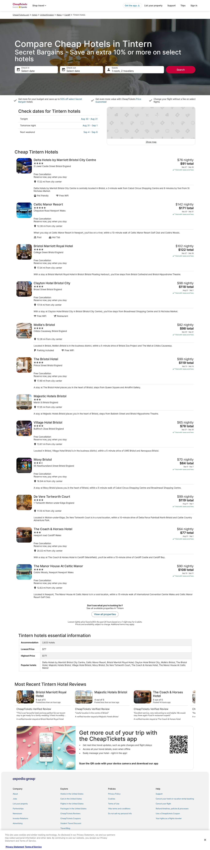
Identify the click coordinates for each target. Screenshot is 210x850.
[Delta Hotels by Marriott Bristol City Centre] (105, 177)
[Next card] (191, 705)
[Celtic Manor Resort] (105, 221)
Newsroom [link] (17, 813)
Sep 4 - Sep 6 (90, 132)
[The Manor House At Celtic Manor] (105, 581)
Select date (28, 70)
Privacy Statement (15, 847)
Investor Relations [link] (20, 818)
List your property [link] (20, 803)
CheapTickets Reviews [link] (70, 813)
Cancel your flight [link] (163, 803)
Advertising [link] (17, 823)
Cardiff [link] (67, 15)
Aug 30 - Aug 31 (89, 118)
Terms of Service (33, 847)
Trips (183, 5)
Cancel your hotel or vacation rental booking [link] (175, 799)
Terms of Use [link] (113, 803)
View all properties (105, 614)
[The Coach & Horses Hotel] (105, 543)
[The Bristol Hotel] (105, 373)
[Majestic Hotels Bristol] (105, 404)
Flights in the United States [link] (71, 803)
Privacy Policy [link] (114, 794)
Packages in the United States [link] (73, 808)
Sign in (193, 5)
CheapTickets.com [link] (21, 15)
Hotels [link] (34, 15)
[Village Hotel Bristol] (105, 436)
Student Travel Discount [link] (70, 823)
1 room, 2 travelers (123, 70)
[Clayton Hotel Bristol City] (105, 299)
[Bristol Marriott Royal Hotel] (105, 260)
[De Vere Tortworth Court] (105, 508)
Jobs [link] (15, 799)
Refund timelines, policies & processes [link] (172, 808)
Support (171, 5)
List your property (153, 5)
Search (181, 69)
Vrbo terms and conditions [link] (119, 808)
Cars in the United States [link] (71, 799)
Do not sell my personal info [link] (120, 813)
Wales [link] (59, 15)
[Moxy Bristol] (105, 473)
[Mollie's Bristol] (105, 337)
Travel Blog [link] (65, 828)
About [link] (15, 794)
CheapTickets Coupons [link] (70, 818)
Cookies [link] (111, 799)
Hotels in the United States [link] (71, 794)
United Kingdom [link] (47, 15)
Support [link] (159, 794)
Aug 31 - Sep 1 (90, 125)
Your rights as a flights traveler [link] (169, 818)
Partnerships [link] (18, 808)
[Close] (205, 839)
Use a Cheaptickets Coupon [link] (168, 813)
